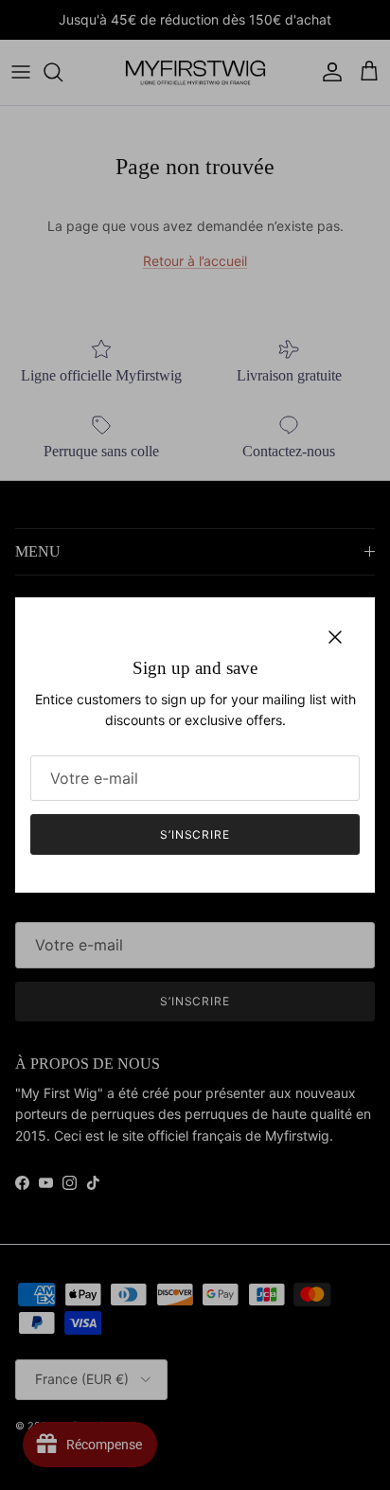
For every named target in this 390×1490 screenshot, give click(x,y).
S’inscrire (195, 834)
